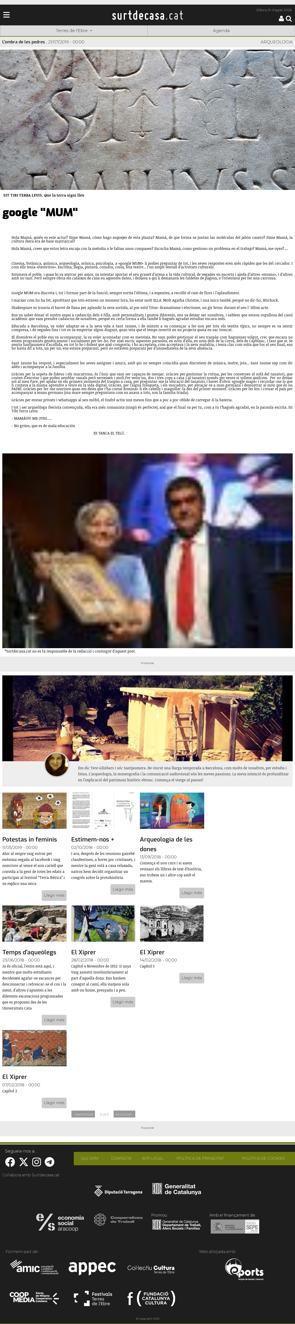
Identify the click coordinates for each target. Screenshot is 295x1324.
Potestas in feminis (29, 840)
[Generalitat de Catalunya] (176, 1193)
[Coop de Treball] (118, 1223)
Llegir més (54, 895)
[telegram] (49, 1164)
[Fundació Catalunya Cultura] (151, 1300)
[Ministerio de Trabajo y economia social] (234, 1229)
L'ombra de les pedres (23, 42)
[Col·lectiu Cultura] (151, 1270)
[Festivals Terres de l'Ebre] (93, 1300)
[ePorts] (244, 1270)
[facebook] (10, 1164)
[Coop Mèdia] (34, 1300)
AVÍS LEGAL (153, 1158)
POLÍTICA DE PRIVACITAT (200, 1158)
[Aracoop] (60, 1223)
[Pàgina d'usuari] (281, 20)
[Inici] (147, 15)
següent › (124, 1114)
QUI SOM (89, 1158)
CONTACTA (121, 1158)
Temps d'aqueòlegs (29, 952)
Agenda (221, 30)
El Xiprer (83, 952)
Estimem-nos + (92, 840)
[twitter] (24, 1164)
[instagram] (36, 1164)
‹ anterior (83, 1114)
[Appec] (93, 1270)
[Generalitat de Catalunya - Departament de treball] (176, 1229)
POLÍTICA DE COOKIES (263, 1158)
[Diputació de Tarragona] (118, 1193)
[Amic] (34, 1270)
